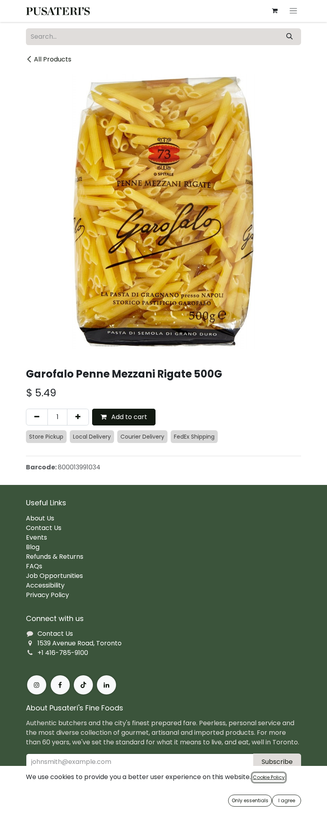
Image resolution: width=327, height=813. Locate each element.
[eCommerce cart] (274, 10)
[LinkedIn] (106, 684)
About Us (40, 518)
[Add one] (78, 417)
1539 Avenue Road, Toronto (79, 643)
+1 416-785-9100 (62, 652)
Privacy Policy (47, 594)
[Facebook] (60, 684)
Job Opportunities (54, 575)
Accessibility (45, 585)
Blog (32, 547)
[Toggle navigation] (293, 11)
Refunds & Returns (54, 556)
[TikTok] (83, 684)
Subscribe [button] (277, 761)
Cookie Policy (269, 777)
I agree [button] (286, 800)
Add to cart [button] (128, 416)
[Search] (289, 36)
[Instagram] (36, 684)
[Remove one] (37, 417)
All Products (52, 59)
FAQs (34, 566)
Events (36, 537)
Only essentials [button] (250, 800)
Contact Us (43, 527)
